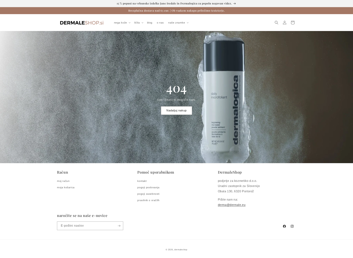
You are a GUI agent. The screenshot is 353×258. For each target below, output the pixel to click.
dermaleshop (180, 249)
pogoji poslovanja (148, 187)
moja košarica (66, 187)
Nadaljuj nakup (176, 110)
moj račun (63, 180)
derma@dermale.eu (232, 204)
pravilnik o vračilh (148, 200)
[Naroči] (119, 225)
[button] (122, 22)
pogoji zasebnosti (148, 193)
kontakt (142, 180)
